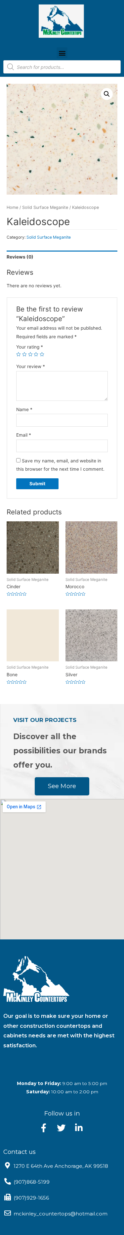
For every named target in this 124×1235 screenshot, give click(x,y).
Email (23, 435)
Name (24, 409)
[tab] (62, 257)
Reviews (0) (20, 257)
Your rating (29, 347)
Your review (30, 366)
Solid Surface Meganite (45, 207)
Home (12, 207)
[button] (62, 52)
